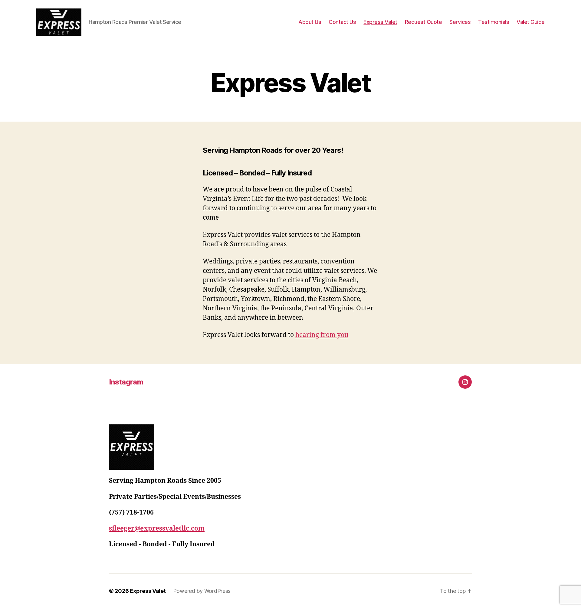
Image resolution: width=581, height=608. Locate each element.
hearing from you (321, 335)
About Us (309, 22)
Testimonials (493, 22)
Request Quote (423, 22)
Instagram (126, 382)
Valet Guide (531, 22)
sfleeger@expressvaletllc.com (157, 529)
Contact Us (342, 22)
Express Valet (380, 22)
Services (460, 22)
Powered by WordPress (202, 591)
